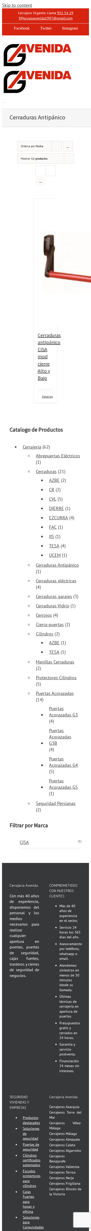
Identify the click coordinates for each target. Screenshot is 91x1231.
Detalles (47, 396)
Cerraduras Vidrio (52, 606)
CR (51, 490)
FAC (53, 527)
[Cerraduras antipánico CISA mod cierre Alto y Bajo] (45, 263)
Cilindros (44, 634)
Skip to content (17, 5)
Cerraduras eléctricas (56, 581)
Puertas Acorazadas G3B (60, 737)
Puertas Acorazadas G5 (63, 784)
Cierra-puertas (50, 624)
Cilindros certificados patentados (31, 1160)
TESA (54, 546)
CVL (52, 499)
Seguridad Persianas (56, 803)
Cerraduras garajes (54, 596)
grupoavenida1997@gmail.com (48, 18)
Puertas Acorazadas (55, 693)
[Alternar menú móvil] (4, 100)
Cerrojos (44, 615)
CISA (24, 842)
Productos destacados (31, 1120)
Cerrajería (32, 447)
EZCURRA (58, 518)
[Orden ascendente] (68, 146)
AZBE (54, 480)
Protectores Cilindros (56, 678)
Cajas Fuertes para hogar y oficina (29, 1202)
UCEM (55, 555)
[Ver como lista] (41, 181)
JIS (51, 536)
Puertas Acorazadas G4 (63, 762)
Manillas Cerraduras (55, 662)
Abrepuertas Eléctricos (58, 456)
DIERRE (56, 508)
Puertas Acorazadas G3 (63, 712)
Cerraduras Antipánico (57, 565)
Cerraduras (46, 471)
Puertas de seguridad (31, 1147)
